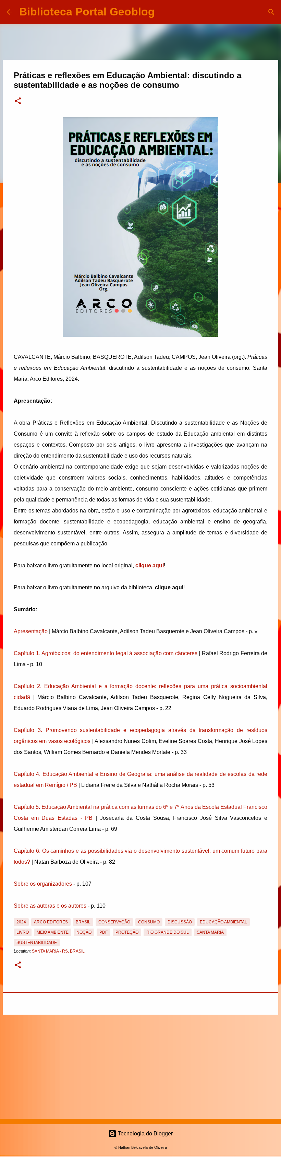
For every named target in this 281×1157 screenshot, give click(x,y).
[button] (18, 101)
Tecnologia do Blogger (145, 1133)
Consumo (149, 922)
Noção (83, 932)
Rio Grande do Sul (167, 932)
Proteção (126, 932)
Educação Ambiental (223, 922)
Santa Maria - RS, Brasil (58, 951)
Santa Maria (210, 932)
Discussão (180, 922)
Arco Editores (51, 922)
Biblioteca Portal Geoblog (87, 11)
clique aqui (149, 565)
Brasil (83, 922)
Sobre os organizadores (43, 884)
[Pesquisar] (164, 12)
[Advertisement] (140, 1065)
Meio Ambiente (53, 932)
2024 (21, 922)
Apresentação (31, 631)
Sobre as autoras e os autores (50, 906)
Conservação (114, 922)
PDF (103, 932)
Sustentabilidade (36, 942)
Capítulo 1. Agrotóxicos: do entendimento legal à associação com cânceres (105, 653)
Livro (22, 932)
